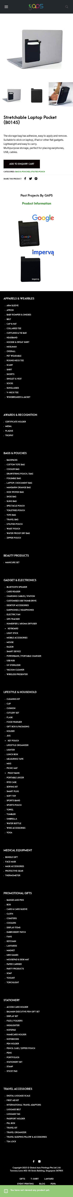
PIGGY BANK (14, 773)
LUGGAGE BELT (14, 1109)
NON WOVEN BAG (15, 492)
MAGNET (11, 950)
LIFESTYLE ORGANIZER (18, 745)
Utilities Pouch (38, 172)
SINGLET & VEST (14, 379)
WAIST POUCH (13, 529)
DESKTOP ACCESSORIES (18, 605)
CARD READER (13, 592)
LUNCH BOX (12, 754)
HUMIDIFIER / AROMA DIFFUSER (22, 624)
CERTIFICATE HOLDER (15, 422)
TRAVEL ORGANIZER (16, 1132)
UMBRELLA (12, 819)
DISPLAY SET (12, 1016)
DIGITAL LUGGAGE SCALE (18, 1096)
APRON (10, 310)
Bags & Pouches (22, 172)
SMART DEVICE (14, 651)
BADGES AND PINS (15, 900)
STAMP (10, 1067)
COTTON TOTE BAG (16, 465)
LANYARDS (12, 946)
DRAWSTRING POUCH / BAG (20, 474)
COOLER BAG (13, 469)
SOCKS (10, 383)
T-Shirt (35, 1179)
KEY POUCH (13, 741)
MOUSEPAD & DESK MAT (18, 960)
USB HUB (11, 661)
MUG (9, 764)
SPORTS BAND (13, 801)
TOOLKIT (11, 978)
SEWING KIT (12, 787)
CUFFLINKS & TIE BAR (17, 333)
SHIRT (9, 370)
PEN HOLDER (13, 1044)
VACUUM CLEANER (15, 670)
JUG (9, 736)
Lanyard (49, 1179)
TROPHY (9, 435)
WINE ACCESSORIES (16, 828)
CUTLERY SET (13, 713)
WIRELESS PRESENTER (17, 674)
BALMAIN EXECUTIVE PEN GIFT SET (23, 1012)
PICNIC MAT (12, 768)
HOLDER (11, 731)
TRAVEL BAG (12, 520)
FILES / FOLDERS (14, 1021)
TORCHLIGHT (13, 982)
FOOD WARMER (14, 722)
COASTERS (12, 918)
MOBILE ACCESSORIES (17, 638)
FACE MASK (10, 862)
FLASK (10, 717)
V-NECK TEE (13, 393)
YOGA (9, 833)
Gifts (22, 1179)
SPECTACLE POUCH (16, 506)
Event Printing (25, 1184)
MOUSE (10, 642)
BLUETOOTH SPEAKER (17, 587)
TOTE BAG (11, 515)
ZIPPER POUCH (14, 538)
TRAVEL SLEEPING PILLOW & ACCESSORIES (27, 1137)
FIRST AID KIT (13, 1100)
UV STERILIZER (14, 665)
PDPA (53, 1184)
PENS (9, 1053)
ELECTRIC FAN (13, 615)
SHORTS (10, 374)
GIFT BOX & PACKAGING (18, 727)
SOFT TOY (11, 796)
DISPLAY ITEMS (13, 928)
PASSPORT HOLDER (16, 1119)
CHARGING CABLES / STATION (21, 596)
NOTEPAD (11, 1030)
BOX (9, 905)
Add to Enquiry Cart (21, 164)
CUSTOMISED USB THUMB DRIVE (21, 601)
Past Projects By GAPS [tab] (37, 195)
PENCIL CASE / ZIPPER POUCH (21, 1048)
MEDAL (8, 426)
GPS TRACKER (13, 619)
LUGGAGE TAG (13, 1114)
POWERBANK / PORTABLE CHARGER (24, 656)
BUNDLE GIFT (11, 857)
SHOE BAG (11, 497)
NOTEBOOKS (13, 1039)
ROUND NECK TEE (15, 360)
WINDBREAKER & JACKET (18, 397)
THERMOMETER (12, 875)
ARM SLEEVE (13, 306)
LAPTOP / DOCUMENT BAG (19, 483)
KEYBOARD (13, 629)
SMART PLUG (13, 791)
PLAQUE (9, 431)
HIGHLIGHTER (13, 1025)
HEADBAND (12, 338)
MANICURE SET (12, 562)
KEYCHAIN (11, 941)
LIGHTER (11, 750)
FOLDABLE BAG (14, 478)
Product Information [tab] (36, 203)
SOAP (9, 973)
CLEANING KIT (13, 699)
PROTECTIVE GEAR (14, 871)
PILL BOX (11, 1123)
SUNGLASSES (13, 388)
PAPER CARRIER (14, 964)
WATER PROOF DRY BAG (18, 533)
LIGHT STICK (12, 633)
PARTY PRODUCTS (15, 969)
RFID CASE (11, 782)
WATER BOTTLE (14, 823)
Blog (42, 1184)
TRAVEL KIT (12, 1128)
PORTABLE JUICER (15, 778)
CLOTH (10, 914)
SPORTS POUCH (14, 805)
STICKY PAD (12, 1071)
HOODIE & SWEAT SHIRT (18, 342)
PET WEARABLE (14, 356)
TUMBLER (11, 814)
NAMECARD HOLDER (16, 1035)
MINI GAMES (12, 955)
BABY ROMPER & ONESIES (19, 315)
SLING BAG (12, 501)
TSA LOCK (11, 1142)
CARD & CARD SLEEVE (17, 909)
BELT (9, 319)
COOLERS (11, 923)
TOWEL (10, 810)
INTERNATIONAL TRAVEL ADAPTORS (24, 1105)
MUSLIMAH (12, 347)
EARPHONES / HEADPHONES (20, 610)
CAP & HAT (12, 324)
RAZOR (10, 647)
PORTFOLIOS (13, 1057)
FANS (9, 937)
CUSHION (11, 708)
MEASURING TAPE (15, 759)
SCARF (10, 365)
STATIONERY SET (14, 1062)
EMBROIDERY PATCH (16, 932)
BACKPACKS (12, 460)
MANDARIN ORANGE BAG (19, 487)
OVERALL (11, 351)
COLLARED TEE (14, 328)
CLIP (9, 704)
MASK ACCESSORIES (14, 866)
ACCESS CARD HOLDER (17, 1007)
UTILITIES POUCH (15, 524)
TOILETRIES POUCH (16, 510)
